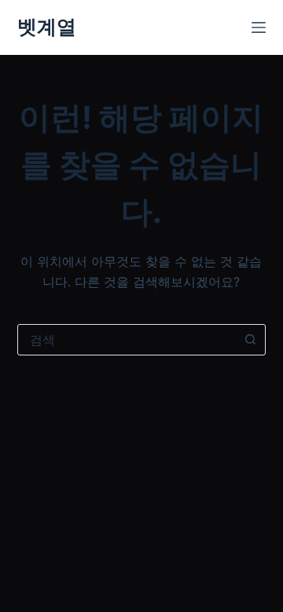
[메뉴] (259, 27)
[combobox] (127, 339)
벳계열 (46, 26)
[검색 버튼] (250, 340)
